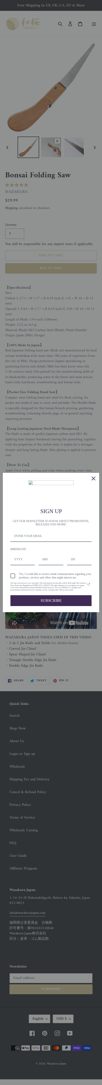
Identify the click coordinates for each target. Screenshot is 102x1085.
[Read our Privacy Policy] (89, 584)
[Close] (93, 478)
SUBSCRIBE (51, 601)
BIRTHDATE (18, 549)
